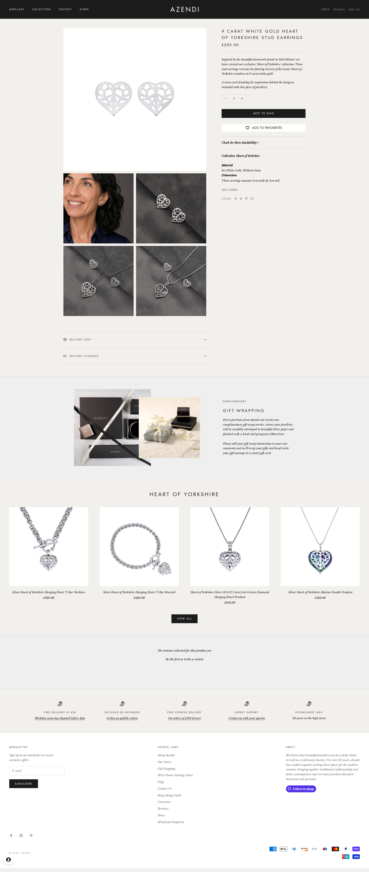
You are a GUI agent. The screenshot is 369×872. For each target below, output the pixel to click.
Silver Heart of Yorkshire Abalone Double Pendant (320, 592)
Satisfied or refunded (122, 712)
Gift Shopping (166, 768)
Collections (41, 9)
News (161, 815)
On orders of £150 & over (184, 718)
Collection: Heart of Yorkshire (240, 156)
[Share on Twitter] (241, 198)
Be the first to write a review (185, 659)
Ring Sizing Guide (169, 795)
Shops (84, 9)
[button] (184, 658)
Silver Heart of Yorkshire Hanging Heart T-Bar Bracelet (139, 592)
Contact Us (165, 788)
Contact (65, 9)
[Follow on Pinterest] (31, 835)
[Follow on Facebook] (11, 835)
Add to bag (263, 113)
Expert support (247, 712)
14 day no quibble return (122, 718)
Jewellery (16, 9)
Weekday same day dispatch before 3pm (60, 718)
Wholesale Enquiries (171, 822)
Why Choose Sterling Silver (175, 775)
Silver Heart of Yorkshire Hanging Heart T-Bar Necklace (49, 592)
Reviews (163, 808)
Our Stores (164, 762)
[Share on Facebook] (235, 198)
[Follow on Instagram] (21, 835)
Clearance (164, 802)
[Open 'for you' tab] (8, 859)
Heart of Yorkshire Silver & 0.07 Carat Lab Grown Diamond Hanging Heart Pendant (229, 594)
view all (184, 618)
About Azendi (166, 755)
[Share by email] (251, 198)
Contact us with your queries (247, 718)
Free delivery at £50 (60, 712)
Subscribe (23, 784)
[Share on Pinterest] (246, 198)
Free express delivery (184, 712)
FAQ (161, 782)
